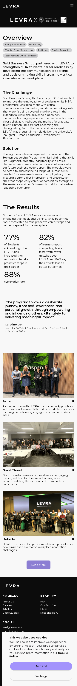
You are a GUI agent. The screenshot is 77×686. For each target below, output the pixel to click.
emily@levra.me (12, 627)
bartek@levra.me (13, 631)
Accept (41, 666)
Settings (41, 676)
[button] (72, 6)
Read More (38, 565)
